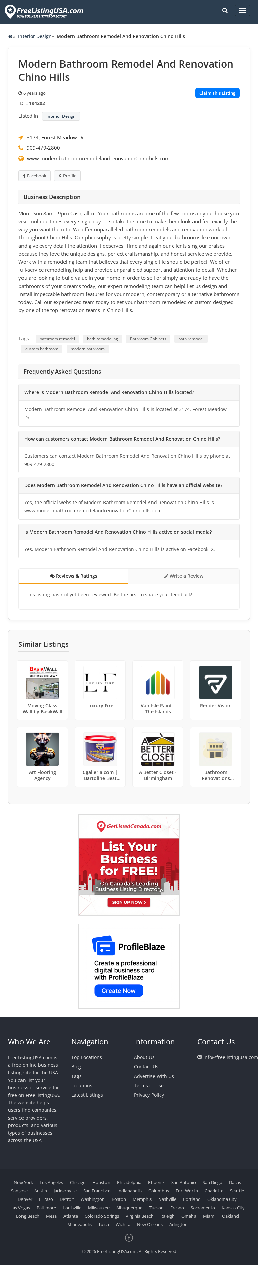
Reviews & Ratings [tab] (76, 576)
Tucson (156, 1208)
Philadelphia (129, 1182)
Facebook (36, 176)
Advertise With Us (154, 1076)
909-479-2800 (43, 147)
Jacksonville (65, 1191)
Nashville (167, 1199)
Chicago (78, 1182)
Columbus (158, 1191)
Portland (192, 1199)
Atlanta (70, 1216)
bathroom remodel (57, 339)
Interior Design (35, 36)
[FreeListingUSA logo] (43, 11)
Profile (69, 176)
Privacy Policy (149, 1095)
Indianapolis (129, 1191)
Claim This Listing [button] (217, 93)
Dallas (235, 1182)
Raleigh (167, 1216)
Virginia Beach (140, 1216)
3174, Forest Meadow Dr (55, 137)
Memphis (142, 1199)
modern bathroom (88, 349)
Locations (81, 1085)
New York (23, 1182)
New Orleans (150, 1224)
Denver (25, 1199)
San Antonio (183, 1182)
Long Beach (27, 1216)
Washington (93, 1199)
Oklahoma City (222, 1199)
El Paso (46, 1199)
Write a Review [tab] (185, 576)
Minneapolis (79, 1224)
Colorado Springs (102, 1216)
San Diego (212, 1182)
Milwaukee (99, 1208)
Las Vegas (20, 1208)
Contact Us (146, 1066)
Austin (40, 1191)
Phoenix (156, 1182)
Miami (209, 1216)
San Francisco (97, 1191)
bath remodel (191, 339)
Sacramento (203, 1208)
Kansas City (233, 1208)
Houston (101, 1182)
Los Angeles (51, 1182)
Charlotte (214, 1191)
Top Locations (86, 1057)
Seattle (237, 1191)
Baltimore (46, 1208)
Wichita (123, 1224)
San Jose (19, 1191)
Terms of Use (149, 1085)
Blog (76, 1066)
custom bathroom (41, 349)
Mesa (51, 1216)
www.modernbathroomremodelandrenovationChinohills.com (98, 158)
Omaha (188, 1216)
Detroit (67, 1199)
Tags (76, 1076)
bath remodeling (102, 339)
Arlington (178, 1224)
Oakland (230, 1216)
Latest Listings (87, 1095)
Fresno (177, 1208)
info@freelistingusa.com (230, 1057)
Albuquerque (129, 1208)
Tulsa (103, 1224)
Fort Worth (187, 1191)
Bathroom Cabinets (148, 339)
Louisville (72, 1208)
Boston (119, 1199)
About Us (144, 1057)
